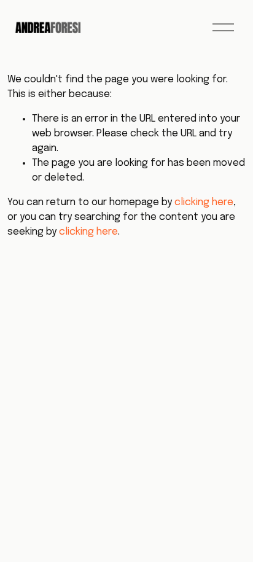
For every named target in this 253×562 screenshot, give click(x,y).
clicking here (203, 202)
